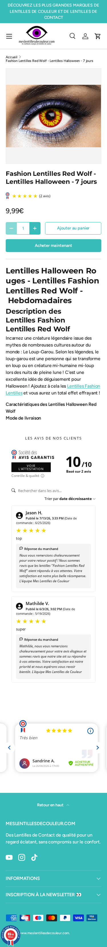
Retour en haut (50, 805)
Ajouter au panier (73, 228)
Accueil (11, 57)
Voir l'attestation (31, 467)
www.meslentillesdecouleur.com (43, 933)
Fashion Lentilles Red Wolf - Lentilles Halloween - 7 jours (49, 61)
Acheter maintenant (53, 245)
